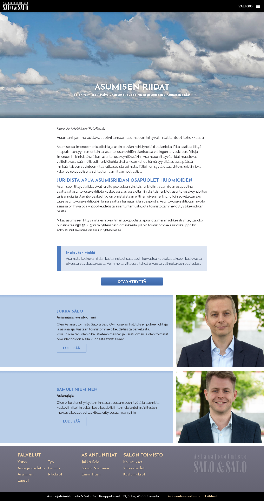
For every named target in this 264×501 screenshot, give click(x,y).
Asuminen (25, 474)
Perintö (54, 468)
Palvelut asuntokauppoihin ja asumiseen (131, 95)
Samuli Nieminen (95, 468)
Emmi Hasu (90, 474)
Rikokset (55, 474)
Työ (51, 462)
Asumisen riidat (178, 95)
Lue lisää (71, 348)
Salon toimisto (85, 95)
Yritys (22, 462)
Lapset (23, 481)
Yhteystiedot (134, 468)
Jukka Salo (90, 462)
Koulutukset (133, 462)
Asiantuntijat (99, 455)
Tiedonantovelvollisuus (183, 496)
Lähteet (211, 496)
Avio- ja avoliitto (31, 468)
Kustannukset (134, 474)
